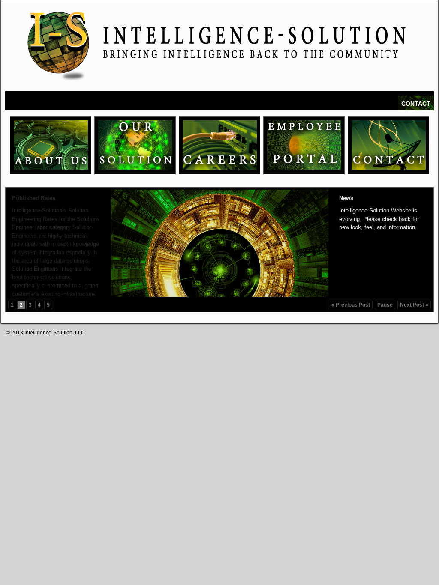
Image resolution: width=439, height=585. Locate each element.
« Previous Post (350, 305)
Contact (415, 103)
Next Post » (414, 305)
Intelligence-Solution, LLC (54, 333)
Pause (385, 305)
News (346, 198)
